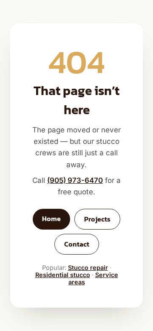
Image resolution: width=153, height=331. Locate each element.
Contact (76, 244)
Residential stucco (62, 274)
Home (51, 219)
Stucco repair (88, 267)
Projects (97, 219)
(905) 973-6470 (75, 180)
